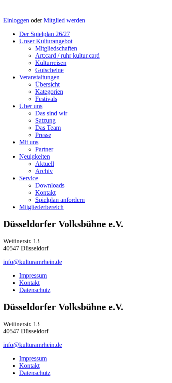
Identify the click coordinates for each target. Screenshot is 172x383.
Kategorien (49, 91)
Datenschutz (34, 289)
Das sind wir (51, 113)
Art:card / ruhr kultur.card (67, 55)
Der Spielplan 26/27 (44, 33)
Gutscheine (49, 70)
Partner (44, 149)
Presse (43, 134)
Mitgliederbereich (41, 207)
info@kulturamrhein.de (32, 261)
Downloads (49, 185)
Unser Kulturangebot (45, 41)
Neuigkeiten (34, 156)
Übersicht (47, 84)
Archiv (44, 170)
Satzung (45, 120)
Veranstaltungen (39, 77)
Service (28, 178)
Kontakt (45, 192)
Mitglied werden (64, 20)
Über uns (30, 106)
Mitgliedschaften (56, 48)
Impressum (33, 275)
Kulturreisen (50, 62)
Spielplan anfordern (60, 199)
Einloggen (16, 20)
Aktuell (44, 163)
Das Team (48, 127)
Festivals (46, 98)
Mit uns (28, 142)
